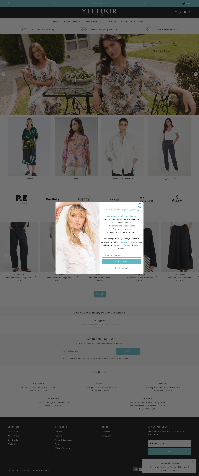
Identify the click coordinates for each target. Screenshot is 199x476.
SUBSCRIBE (121, 261)
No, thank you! (121, 268)
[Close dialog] (140, 205)
